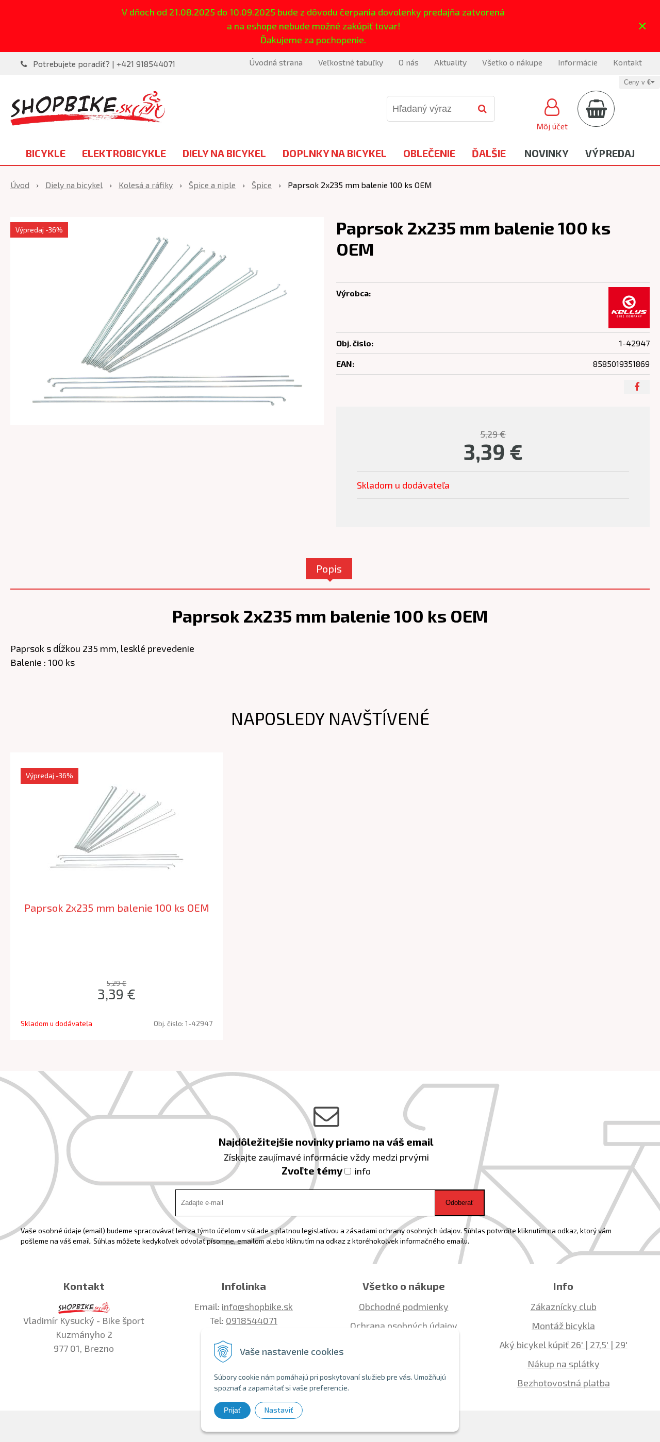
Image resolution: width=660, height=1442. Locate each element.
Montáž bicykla (563, 1325)
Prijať (232, 1410)
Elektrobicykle (124, 153)
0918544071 (251, 1320)
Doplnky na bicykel (335, 153)
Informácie (578, 62)
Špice (262, 185)
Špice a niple (212, 185)
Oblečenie (429, 153)
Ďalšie (489, 153)
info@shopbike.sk (257, 1306)
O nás (409, 62)
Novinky (546, 153)
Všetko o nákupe (512, 62)
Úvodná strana (276, 62)
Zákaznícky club (564, 1306)
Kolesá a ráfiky (146, 185)
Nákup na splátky (563, 1363)
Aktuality (450, 62)
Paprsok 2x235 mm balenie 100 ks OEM (116, 907)
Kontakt (627, 62)
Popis (329, 568)
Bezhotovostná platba (563, 1382)
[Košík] (596, 109)
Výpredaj (610, 153)
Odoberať (459, 1202)
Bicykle (45, 153)
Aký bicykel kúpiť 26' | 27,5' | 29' (564, 1344)
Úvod (19, 185)
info (363, 1171)
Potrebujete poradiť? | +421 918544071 (104, 64)
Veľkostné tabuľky (350, 62)
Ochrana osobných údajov (403, 1325)
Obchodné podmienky (404, 1306)
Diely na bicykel (224, 153)
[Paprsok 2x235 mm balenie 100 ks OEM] (167, 321)
